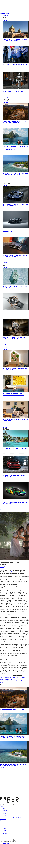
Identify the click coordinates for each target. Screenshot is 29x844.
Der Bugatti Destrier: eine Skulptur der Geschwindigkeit (15, 205)
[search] (14, 840)
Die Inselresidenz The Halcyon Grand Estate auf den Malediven (16, 174)
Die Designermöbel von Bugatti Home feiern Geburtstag (16, 420)
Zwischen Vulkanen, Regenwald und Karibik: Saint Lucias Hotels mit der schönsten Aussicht (15, 148)
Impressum (23, 817)
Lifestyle (6, 97)
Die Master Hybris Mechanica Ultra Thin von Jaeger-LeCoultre (15, 338)
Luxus (5, 262)
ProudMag (2, 566)
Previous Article (4, 677)
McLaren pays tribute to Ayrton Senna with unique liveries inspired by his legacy (15, 502)
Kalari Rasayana (14, 593)
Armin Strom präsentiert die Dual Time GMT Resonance (15, 312)
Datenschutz (3, 819)
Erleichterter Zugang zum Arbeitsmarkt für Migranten (13, 90)
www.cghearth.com (17, 675)
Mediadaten (16, 817)
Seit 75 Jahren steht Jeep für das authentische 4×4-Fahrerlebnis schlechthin (14, 475)
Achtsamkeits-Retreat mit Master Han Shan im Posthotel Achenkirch (15, 449)
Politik (5, 15)
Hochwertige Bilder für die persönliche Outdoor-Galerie (13, 394)
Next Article (3, 680)
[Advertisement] (14, 782)
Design (5, 344)
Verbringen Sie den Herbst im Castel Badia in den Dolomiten (15, 122)
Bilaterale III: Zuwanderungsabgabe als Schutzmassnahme (15, 40)
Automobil (7, 181)
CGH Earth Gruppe (14, 571)
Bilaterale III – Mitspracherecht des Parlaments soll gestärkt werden (15, 65)
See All (5, 20)
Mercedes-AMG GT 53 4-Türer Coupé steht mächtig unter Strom (15, 256)
